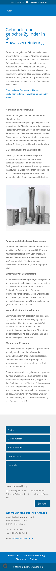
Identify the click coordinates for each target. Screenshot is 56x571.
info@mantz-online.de (22, 538)
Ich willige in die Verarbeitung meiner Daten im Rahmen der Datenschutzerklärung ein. (27, 494)
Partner (33, 559)
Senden (42, 503)
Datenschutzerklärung (34, 555)
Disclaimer (21, 559)
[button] (5, 566)
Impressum (13, 555)
